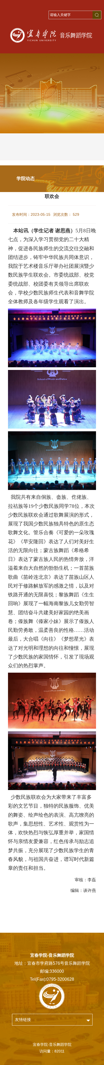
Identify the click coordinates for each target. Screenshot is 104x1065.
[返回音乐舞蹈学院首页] (52, 35)
